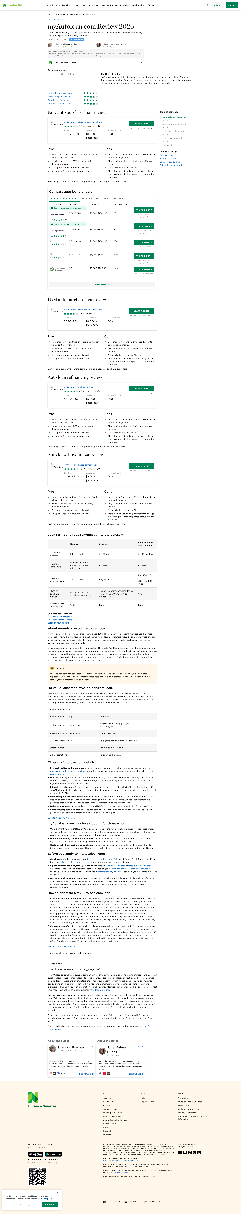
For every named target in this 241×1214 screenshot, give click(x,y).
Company (107, 1098)
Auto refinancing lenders (60, 620)
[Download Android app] (53, 1154)
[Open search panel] (207, 5)
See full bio (86, 1074)
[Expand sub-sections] (190, 118)
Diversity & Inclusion (112, 1113)
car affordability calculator (110, 872)
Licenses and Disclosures (132, 1160)
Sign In (217, 5)
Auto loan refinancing (58, 100)
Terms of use (184, 1098)
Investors (107, 1135)
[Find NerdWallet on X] (180, 1152)
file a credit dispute (71, 862)
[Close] (57, 1192)
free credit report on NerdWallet (103, 859)
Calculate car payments (170, 162)
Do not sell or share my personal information (193, 1117)
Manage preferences (28, 1205)
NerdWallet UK (134, 1202)
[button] (102, 284)
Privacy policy (184, 1105)
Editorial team (109, 1124)
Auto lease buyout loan (59, 103)
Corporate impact (111, 1109)
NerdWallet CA (154, 1202)
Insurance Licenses (121, 1173)
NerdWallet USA (114, 1202)
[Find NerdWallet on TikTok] (199, 1152)
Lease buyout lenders (58, 623)
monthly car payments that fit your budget (129, 869)
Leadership (108, 1102)
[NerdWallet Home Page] (12, 5)
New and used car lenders (60, 617)
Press (105, 1127)
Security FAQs (147, 1102)
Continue (49, 1205)
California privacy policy (189, 1109)
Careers (106, 1105)
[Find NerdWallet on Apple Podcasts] (194, 1152)
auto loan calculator (115, 866)
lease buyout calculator (139, 866)
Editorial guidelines (112, 1116)
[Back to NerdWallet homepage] (49, 14)
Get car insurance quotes (171, 165)
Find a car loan (166, 155)
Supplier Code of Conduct (190, 1102)
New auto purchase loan (60, 93)
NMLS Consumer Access (112, 1160)
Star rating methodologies (115, 1120)
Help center (146, 1098)
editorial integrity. (101, 990)
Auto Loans (60, 14)
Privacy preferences (187, 1113)
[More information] (99, 126)
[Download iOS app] (35, 1154)
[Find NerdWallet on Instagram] (190, 1152)
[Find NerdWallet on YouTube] (185, 1152)
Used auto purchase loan (60, 96)
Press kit (107, 1131)
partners (134, 56)
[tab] (64, 199)
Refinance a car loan (169, 158)
